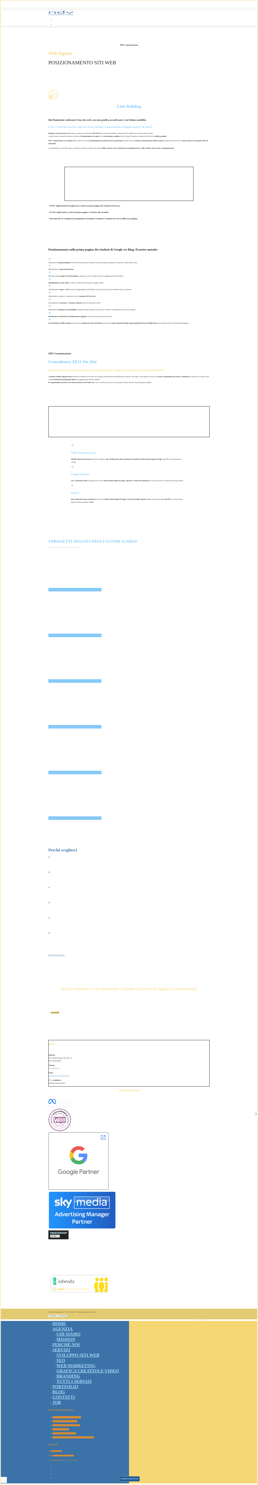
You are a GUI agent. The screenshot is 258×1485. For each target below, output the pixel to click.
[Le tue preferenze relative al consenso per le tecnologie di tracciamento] (256, 1114)
